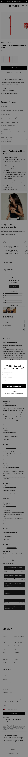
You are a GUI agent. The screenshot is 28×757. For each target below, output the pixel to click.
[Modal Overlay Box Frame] (14, 378)
